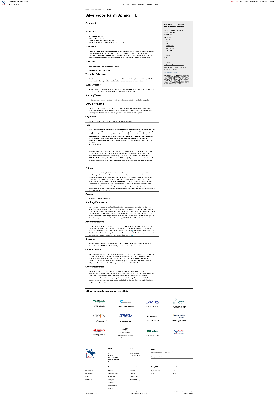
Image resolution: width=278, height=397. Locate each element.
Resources (133, 350)
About (87, 367)
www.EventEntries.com (112, 129)
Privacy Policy (96, 393)
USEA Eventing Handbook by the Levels (175, 67)
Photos (174, 370)
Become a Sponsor (187, 291)
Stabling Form (170, 48)
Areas (86, 374)
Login (272, 1)
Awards (109, 383)
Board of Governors (89, 370)
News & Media (176, 367)
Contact (246, 1)
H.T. (167, 41)
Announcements (134, 353)
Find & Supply (190, 393)
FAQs (131, 348)
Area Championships (112, 385)
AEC (109, 374)
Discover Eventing (264, 1)
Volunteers (110, 386)
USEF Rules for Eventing (170, 69)
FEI (167, 43)
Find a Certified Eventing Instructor (174, 65)
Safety (152, 373)
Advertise (174, 374)
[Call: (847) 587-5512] (108, 235)
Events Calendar (112, 367)
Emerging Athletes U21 (134, 376)
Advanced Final (111, 376)
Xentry (168, 39)
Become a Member (135, 367)
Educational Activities (155, 370)
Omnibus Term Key (169, 32)
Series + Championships (113, 373)
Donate (232, 1)
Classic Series (111, 379)
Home (87, 9)
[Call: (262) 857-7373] (132, 235)
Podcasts (174, 373)
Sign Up (153, 349)
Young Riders (132, 374)
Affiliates (87, 376)
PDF (167, 53)
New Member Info (133, 379)
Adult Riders (132, 373)
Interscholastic (111, 382)
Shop (241, 1)
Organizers (110, 388)
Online (168, 55)
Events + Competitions (97, 9)
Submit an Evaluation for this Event (173, 30)
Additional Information (170, 72)
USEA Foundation (254, 1)
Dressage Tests (168, 34)
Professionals (132, 370)
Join (237, 1)
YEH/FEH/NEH (170, 46)
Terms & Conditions (89, 393)
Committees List (88, 379)
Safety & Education (156, 367)
